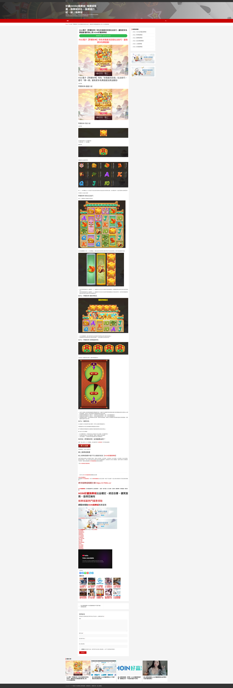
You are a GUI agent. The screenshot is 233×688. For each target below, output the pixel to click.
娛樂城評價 (81, 534)
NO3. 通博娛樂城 (137, 38)
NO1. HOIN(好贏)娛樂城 (139, 32)
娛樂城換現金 (81, 532)
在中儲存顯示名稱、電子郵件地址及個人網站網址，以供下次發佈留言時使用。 (98, 649)
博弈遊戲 (80, 539)
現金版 (80, 543)
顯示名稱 (81, 633)
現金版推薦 (81, 546)
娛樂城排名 (81, 533)
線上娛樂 (80, 541)
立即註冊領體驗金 (82, 477)
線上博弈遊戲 (81, 538)
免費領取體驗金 (95, 478)
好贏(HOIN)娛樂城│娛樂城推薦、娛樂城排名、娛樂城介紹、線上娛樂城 (81, 9)
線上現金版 (81, 544)
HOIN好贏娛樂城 (109, 455)
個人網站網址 (82, 643)
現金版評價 (81, 548)
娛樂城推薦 (81, 530)
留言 (80, 618)
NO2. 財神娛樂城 (137, 35)
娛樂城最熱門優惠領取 (90, 501)
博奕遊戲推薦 (81, 542)
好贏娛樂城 (81, 537)
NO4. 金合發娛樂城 (138, 40)
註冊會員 (100, 442)
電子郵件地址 (82, 638)
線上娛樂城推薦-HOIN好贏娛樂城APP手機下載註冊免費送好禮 (91, 606)
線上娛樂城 (95, 529)
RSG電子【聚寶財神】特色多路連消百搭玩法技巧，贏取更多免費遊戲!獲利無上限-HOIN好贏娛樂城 (77, 679)
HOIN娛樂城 (93, 505)
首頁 (68, 20)
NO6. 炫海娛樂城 (137, 46)
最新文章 (68, 659)
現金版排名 (81, 547)
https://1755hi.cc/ (103, 483)
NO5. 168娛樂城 (137, 43)
